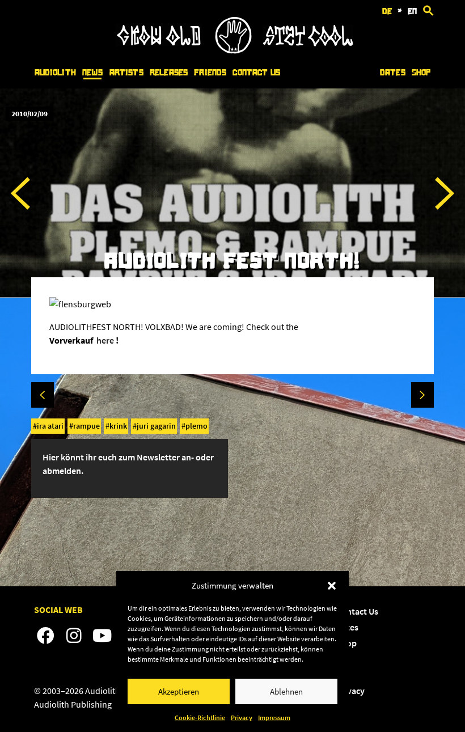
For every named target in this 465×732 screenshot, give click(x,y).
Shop (421, 73)
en (412, 11)
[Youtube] (102, 636)
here (105, 340)
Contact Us (256, 73)
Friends (210, 73)
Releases (169, 73)
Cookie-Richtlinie (200, 717)
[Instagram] (73, 636)
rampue (86, 426)
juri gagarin (156, 426)
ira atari (50, 426)
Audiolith (55, 73)
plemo (196, 426)
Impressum (274, 717)
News (92, 73)
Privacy (241, 717)
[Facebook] (45, 636)
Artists (126, 73)
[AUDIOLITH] (234, 50)
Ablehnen (286, 691)
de (387, 11)
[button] (331, 585)
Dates (392, 73)
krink (118, 426)
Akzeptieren (178, 691)
